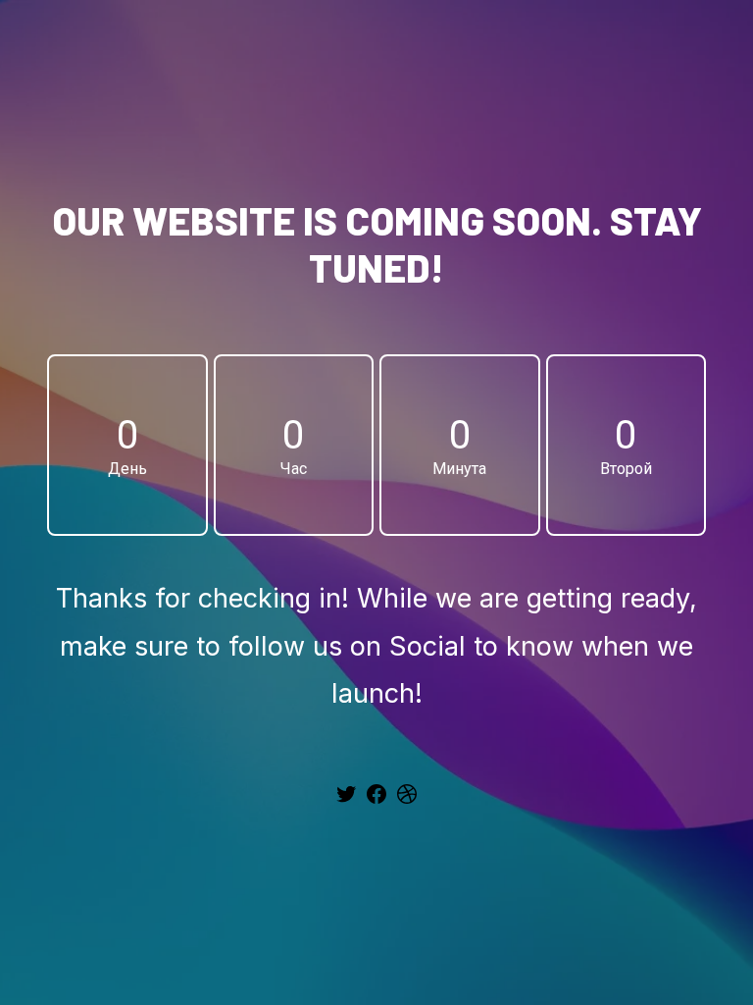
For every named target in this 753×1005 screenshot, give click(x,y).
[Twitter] (346, 801)
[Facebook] (376, 801)
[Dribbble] (407, 801)
